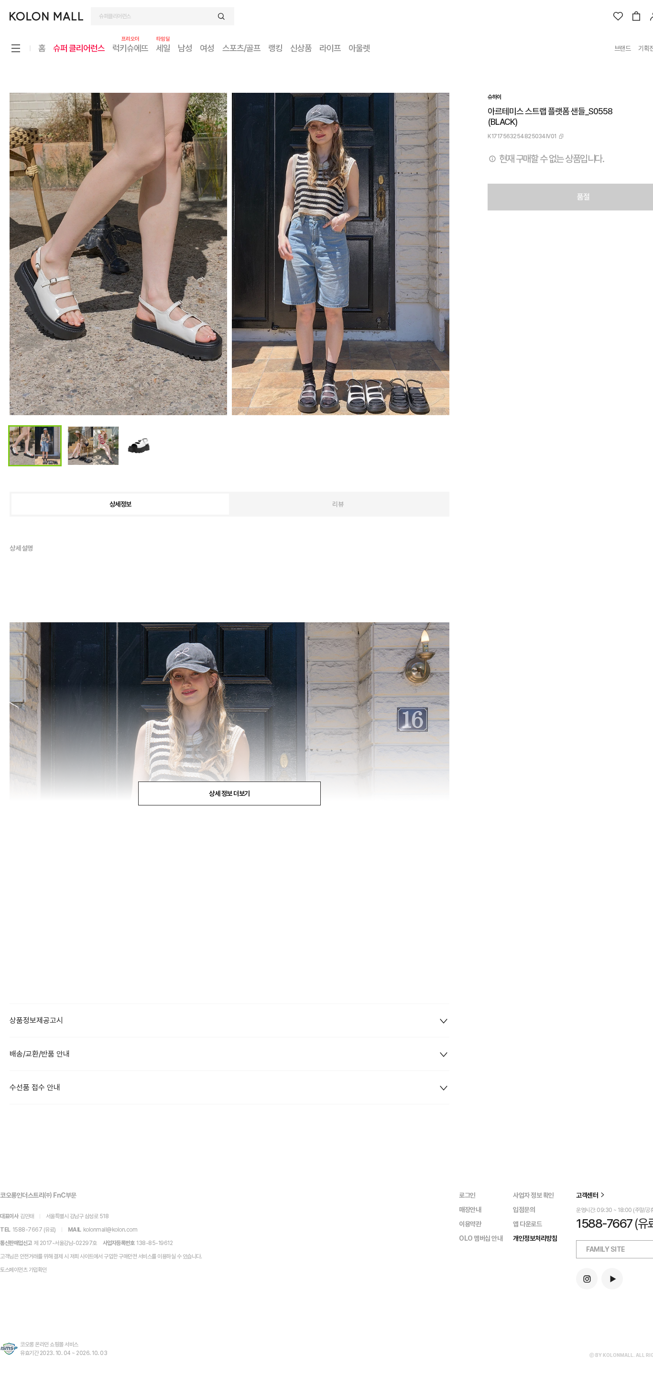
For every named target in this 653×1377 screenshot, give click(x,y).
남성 (185, 48)
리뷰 (337, 504)
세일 (163, 47)
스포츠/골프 (241, 48)
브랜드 (622, 48)
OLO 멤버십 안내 (480, 1238)
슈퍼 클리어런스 (79, 48)
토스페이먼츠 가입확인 (23, 1270)
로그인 (467, 1195)
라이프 (330, 48)
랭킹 (275, 48)
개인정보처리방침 (535, 1238)
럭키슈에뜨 (130, 47)
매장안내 (470, 1209)
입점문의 (524, 1209)
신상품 (301, 48)
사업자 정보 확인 (533, 1195)
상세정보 (120, 504)
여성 (207, 48)
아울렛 (359, 48)
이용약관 (470, 1224)
